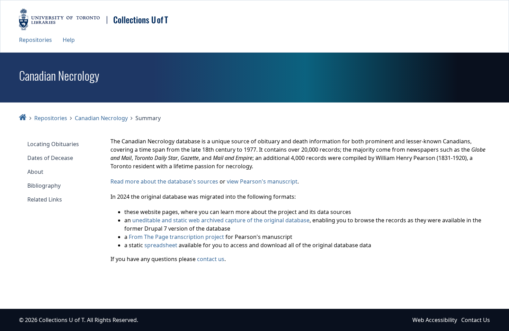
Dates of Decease (50, 158)
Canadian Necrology (101, 118)
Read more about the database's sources (164, 181)
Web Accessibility (434, 320)
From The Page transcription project (176, 237)
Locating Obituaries (53, 144)
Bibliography (44, 185)
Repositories (35, 40)
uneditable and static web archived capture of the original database (221, 220)
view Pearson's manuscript (262, 181)
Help (69, 40)
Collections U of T (61, 320)
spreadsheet (160, 245)
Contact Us (475, 320)
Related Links (44, 199)
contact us (210, 259)
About (35, 172)
